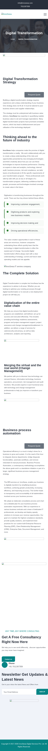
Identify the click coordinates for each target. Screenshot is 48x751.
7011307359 (25, 6)
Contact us (8, 659)
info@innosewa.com (25, 3)
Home (13, 39)
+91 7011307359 (16, 667)
